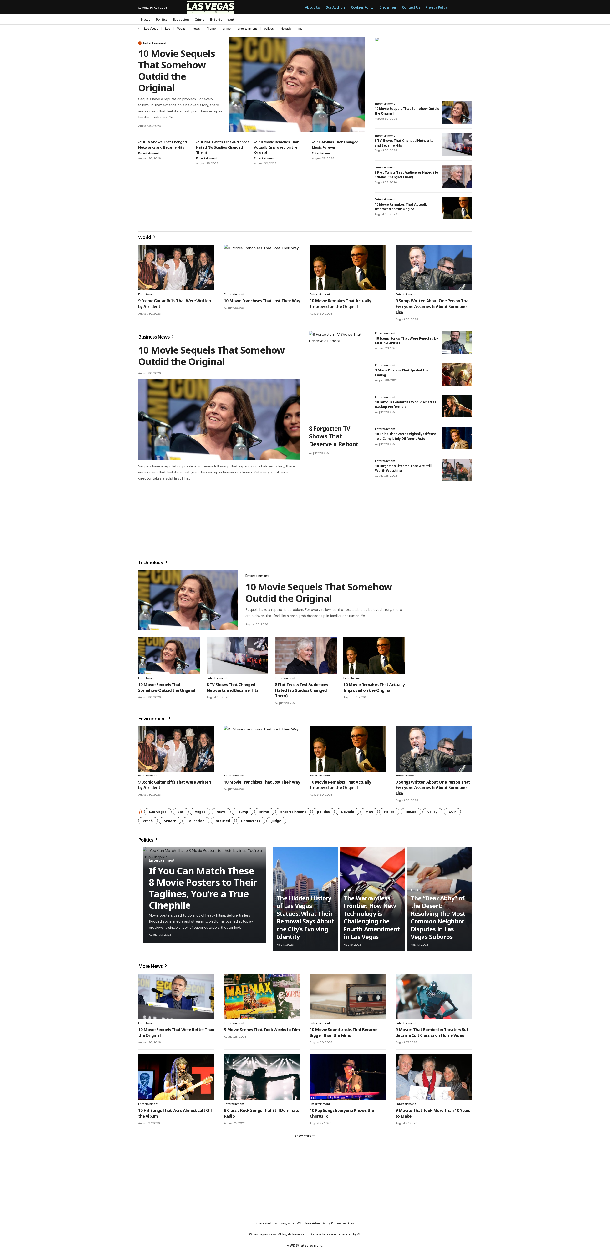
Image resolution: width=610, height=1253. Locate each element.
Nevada (286, 28)
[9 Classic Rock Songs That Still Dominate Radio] (262, 1079)
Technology (151, 564)
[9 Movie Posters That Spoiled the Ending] (457, 374)
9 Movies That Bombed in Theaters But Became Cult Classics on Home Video (432, 1034)
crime (227, 28)
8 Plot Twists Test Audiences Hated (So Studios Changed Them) (222, 146)
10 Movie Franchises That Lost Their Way (262, 301)
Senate (170, 822)
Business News (154, 337)
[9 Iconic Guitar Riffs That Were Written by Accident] (176, 267)
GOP (452, 813)
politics (269, 28)
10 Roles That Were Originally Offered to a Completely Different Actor (405, 436)
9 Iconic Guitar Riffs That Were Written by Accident (174, 786)
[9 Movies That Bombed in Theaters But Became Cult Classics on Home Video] (434, 998)
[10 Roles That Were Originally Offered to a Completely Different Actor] (457, 438)
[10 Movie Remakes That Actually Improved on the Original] (457, 208)
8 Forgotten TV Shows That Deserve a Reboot (333, 436)
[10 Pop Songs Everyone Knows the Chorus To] (348, 1079)
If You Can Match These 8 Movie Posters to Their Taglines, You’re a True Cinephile (203, 889)
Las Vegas (151, 28)
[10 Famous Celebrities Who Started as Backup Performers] (457, 406)
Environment (152, 720)
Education (195, 822)
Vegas (181, 28)
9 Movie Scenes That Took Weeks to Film (262, 1031)
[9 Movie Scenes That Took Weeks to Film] (262, 998)
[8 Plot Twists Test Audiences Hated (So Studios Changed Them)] (457, 176)
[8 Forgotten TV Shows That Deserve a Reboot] (337, 376)
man (301, 28)
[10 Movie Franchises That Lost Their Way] (262, 267)
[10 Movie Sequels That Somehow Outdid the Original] (297, 84)
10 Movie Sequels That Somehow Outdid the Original (176, 70)
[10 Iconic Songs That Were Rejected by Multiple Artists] (457, 342)
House (411, 813)
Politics (146, 841)
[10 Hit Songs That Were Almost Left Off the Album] (176, 1079)
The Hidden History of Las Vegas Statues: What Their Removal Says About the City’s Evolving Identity (305, 919)
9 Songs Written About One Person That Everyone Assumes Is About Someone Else (433, 306)
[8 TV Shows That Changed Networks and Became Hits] (457, 144)
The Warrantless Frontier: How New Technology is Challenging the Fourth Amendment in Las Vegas (372, 919)
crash (148, 822)
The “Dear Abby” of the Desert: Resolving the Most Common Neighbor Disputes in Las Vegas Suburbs (438, 919)
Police (389, 813)
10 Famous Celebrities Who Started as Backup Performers (405, 404)
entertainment (247, 28)
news (196, 28)
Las (167, 28)
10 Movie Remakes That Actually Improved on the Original (276, 146)
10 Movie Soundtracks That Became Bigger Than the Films (343, 1034)
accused (223, 822)
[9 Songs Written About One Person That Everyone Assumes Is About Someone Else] (434, 267)
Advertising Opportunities (333, 1227)
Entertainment (155, 43)
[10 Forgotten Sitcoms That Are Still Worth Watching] (457, 470)
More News (150, 968)
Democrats (250, 822)
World (145, 237)
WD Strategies (301, 1249)
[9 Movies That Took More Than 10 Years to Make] (434, 1079)
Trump (211, 28)
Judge (276, 822)
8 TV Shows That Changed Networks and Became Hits (232, 689)
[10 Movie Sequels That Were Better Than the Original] (176, 998)
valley (432, 813)
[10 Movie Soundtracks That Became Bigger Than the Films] (348, 998)
